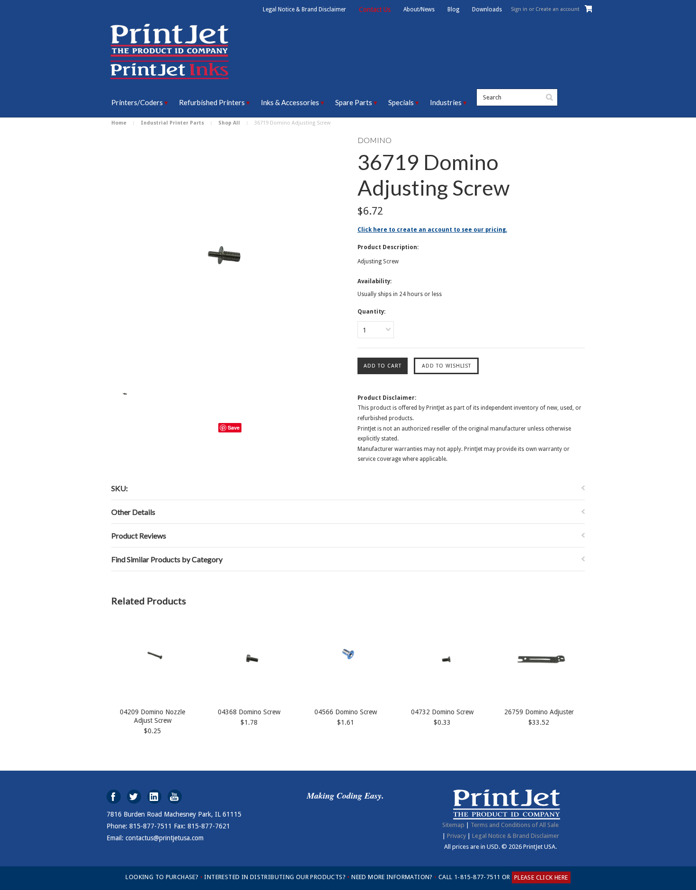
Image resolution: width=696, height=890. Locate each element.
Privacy (456, 835)
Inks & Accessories (290, 102)
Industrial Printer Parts (172, 123)
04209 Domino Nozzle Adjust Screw (152, 716)
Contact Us (375, 9)
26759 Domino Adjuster (539, 712)
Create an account (557, 9)
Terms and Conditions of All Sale (515, 824)
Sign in (519, 9)
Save (234, 427)
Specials (401, 102)
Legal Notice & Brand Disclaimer (304, 9)
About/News (419, 9)
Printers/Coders (137, 102)
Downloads (487, 9)
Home (118, 123)
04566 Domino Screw (345, 712)
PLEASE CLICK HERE (541, 877)
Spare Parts (353, 102)
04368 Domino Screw (249, 712)
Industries (446, 102)
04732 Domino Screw (442, 712)
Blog (453, 9)
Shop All (229, 123)
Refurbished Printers (212, 102)
